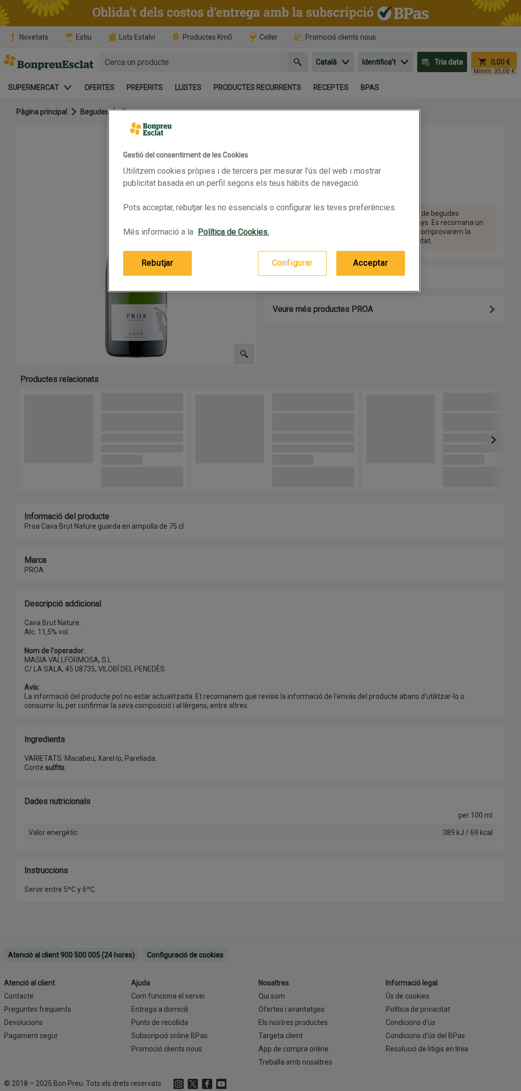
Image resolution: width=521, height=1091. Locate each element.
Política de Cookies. (233, 232)
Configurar (292, 263)
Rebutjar (157, 263)
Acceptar (370, 263)
